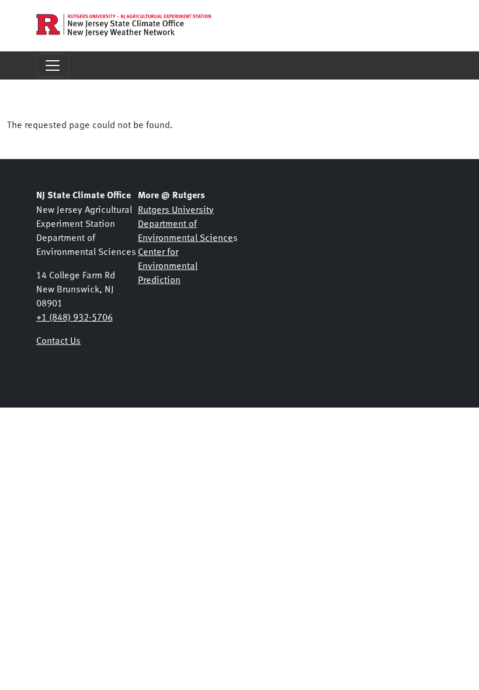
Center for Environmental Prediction (167, 264)
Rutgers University (176, 208)
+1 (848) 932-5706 (74, 316)
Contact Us (58, 339)
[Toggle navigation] (52, 65)
